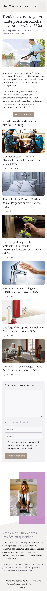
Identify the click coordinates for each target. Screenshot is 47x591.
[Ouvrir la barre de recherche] (36, 6)
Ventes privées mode (35, 564)
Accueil (19, 564)
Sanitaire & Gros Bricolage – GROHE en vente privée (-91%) (20, 290)
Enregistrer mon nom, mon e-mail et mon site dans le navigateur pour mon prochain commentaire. (24, 445)
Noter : (8, 422)
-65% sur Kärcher (23, 114)
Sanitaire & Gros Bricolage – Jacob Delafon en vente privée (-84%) (22, 368)
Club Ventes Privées (15, 6)
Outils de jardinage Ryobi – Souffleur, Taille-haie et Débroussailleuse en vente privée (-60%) (21, 247)
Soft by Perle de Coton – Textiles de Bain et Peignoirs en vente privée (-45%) (22, 203)
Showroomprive (12, 94)
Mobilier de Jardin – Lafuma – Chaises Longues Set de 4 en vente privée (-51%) (22, 160)
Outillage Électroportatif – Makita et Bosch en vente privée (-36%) (23, 329)
